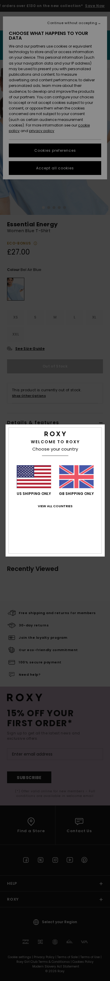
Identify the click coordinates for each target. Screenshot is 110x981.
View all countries (55, 506)
